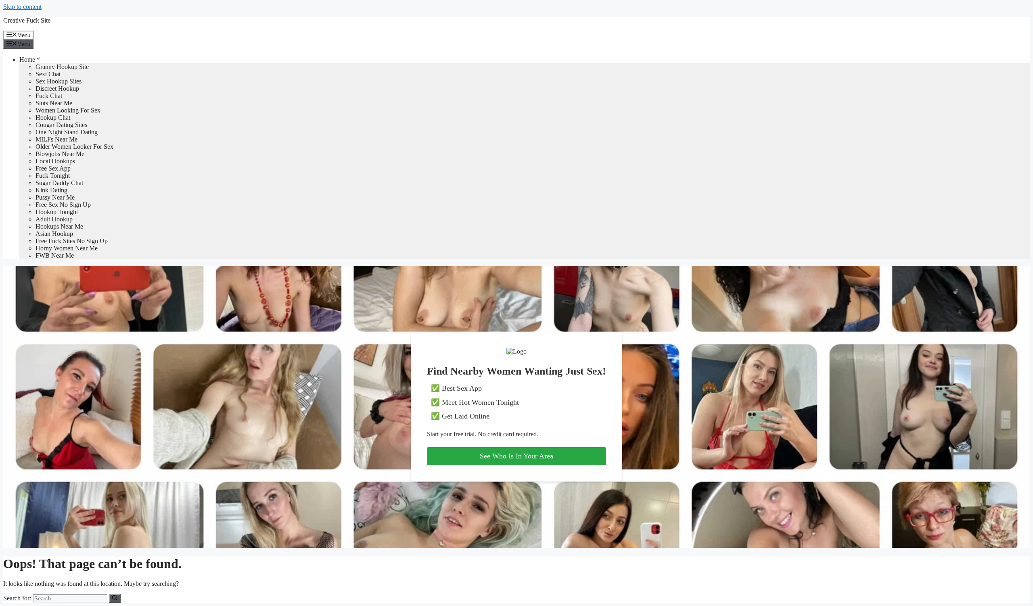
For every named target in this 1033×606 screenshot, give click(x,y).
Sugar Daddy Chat (59, 182)
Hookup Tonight (57, 211)
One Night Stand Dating (67, 132)
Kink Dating (51, 190)
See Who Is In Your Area (516, 456)
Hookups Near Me (59, 226)
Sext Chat (48, 74)
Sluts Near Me (54, 103)
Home (27, 59)
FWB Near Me (55, 255)
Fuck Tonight (53, 175)
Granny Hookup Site (62, 66)
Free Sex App (53, 168)
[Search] (115, 598)
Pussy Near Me (55, 197)
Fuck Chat (49, 95)
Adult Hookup (54, 219)
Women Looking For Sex (68, 110)
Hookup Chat (53, 117)
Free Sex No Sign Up (63, 204)
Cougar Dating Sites (61, 124)
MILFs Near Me (56, 139)
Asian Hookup (54, 233)
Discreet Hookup (57, 88)
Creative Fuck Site (26, 20)
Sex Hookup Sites (59, 81)
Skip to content (22, 6)
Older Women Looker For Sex (74, 146)
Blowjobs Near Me (60, 153)
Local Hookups (55, 161)
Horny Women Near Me (67, 248)
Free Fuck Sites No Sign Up (72, 240)
